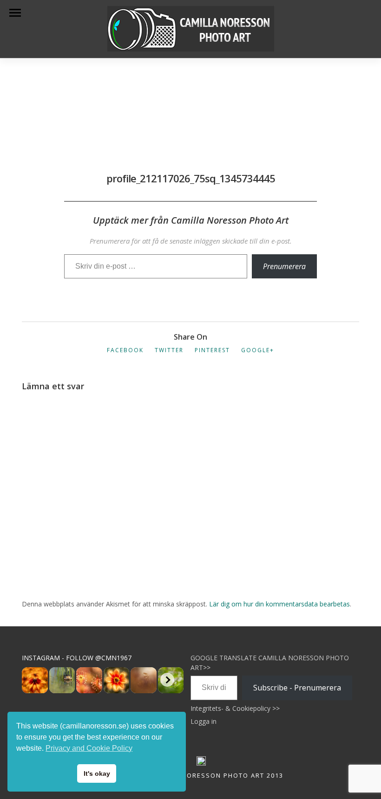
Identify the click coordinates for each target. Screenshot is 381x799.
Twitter (169, 350)
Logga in (203, 721)
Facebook (125, 350)
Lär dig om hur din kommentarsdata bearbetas (279, 603)
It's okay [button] (97, 773)
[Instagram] (201, 763)
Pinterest (212, 350)
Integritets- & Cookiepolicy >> (235, 708)
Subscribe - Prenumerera (297, 688)
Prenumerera (284, 266)
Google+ (257, 350)
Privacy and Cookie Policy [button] (89, 748)
